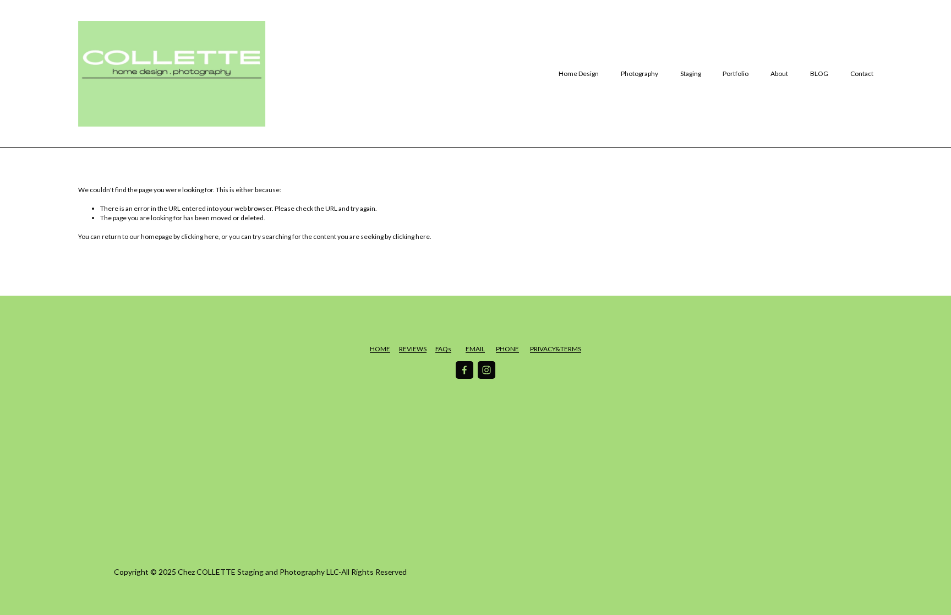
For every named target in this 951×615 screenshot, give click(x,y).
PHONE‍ (507, 349)
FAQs (443, 349)
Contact (861, 73)
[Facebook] (464, 370)
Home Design (579, 73)
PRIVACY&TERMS (555, 349)
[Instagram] (486, 370)
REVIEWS (413, 349)
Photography (639, 73)
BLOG (819, 73)
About (779, 73)
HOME (380, 349)
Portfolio (735, 73)
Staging (690, 73)
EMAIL (475, 349)
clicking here (199, 236)
